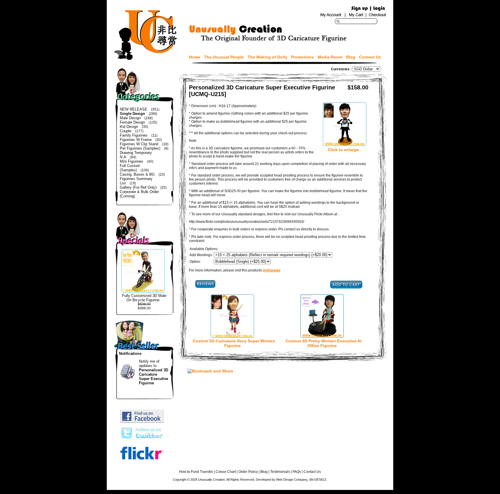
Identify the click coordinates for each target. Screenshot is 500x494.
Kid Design (129, 126)
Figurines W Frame (136, 139)
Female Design (132, 122)
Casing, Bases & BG (137, 174)
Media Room (330, 57)
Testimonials (280, 472)
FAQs (297, 472)
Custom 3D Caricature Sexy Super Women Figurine (234, 343)
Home (194, 57)
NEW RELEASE (133, 109)
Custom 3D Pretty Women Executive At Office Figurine (324, 343)
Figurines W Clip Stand (139, 144)
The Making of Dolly (267, 57)
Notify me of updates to (153, 372)
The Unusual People (224, 57)
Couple (125, 131)
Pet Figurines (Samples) (140, 148)
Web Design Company (291, 479)
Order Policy (248, 472)
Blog (350, 57)
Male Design (130, 118)
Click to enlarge (343, 149)
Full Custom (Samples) (130, 168)
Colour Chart (226, 472)
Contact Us (370, 57)
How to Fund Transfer (196, 472)
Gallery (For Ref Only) (138, 187)
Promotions (302, 57)
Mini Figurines (131, 161)
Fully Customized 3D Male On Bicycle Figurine (144, 297)
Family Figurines (134, 135)
